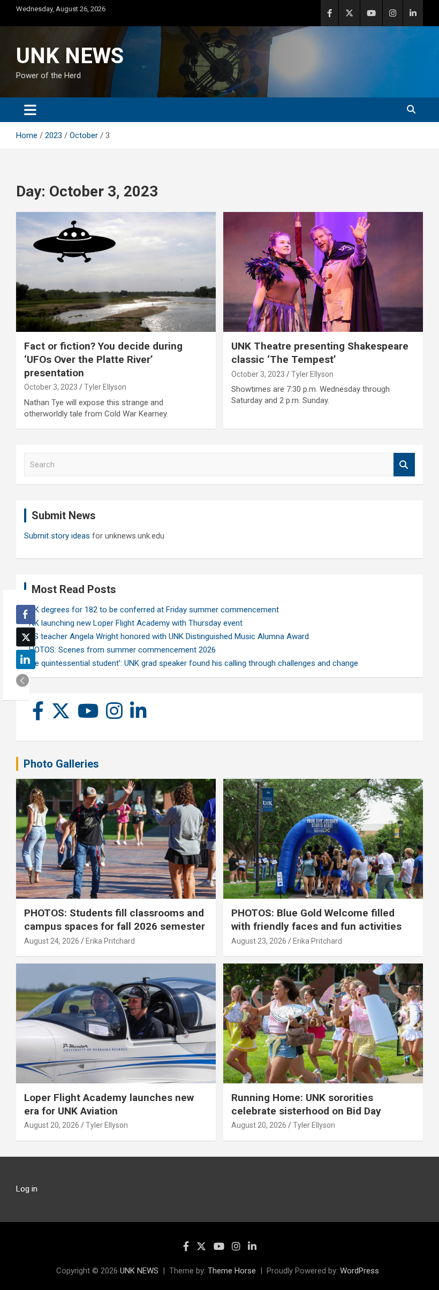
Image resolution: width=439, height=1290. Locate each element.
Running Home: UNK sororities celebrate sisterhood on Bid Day (306, 1104)
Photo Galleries (61, 763)
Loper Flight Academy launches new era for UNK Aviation (109, 1104)
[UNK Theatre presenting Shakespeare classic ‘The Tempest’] (323, 272)
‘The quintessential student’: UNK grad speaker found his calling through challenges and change (191, 663)
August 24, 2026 (51, 941)
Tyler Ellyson (105, 387)
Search (404, 465)
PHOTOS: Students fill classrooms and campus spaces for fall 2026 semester (114, 919)
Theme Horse (232, 1271)
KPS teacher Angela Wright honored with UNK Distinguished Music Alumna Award (166, 636)
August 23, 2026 (258, 941)
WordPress (359, 1271)
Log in (26, 1189)
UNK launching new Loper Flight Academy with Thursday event (133, 623)
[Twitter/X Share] (25, 637)
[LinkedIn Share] (25, 659)
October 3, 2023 (51, 387)
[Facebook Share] (25, 614)
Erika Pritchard (110, 941)
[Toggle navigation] (30, 109)
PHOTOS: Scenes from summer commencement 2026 (120, 650)
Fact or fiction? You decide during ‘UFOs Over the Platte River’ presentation (103, 359)
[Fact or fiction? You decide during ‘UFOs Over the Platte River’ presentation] (116, 272)
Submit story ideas (57, 536)
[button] (22, 680)
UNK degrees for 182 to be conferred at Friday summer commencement (151, 609)
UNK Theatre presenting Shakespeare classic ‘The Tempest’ (319, 353)
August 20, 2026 (51, 1125)
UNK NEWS (70, 56)
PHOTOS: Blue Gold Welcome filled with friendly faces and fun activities (316, 919)
